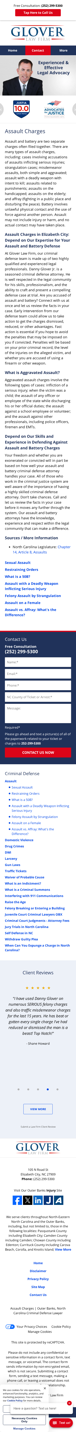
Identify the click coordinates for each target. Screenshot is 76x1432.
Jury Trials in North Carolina (27, 927)
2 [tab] (28, 1089)
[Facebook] (17, 1200)
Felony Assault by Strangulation (33, 595)
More (63, 50)
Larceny (11, 858)
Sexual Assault (18, 562)
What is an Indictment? (23, 883)
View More (38, 1109)
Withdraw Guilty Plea (21, 939)
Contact (38, 50)
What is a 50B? (17, 576)
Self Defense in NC (19, 933)
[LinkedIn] (38, 1200)
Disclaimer (38, 1271)
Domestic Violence (19, 840)
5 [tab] (57, 1089)
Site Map (38, 1287)
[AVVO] (58, 1200)
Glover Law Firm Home (38, 33)
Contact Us (16, 639)
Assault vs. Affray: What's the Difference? (33, 831)
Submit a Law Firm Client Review (38, 1126)
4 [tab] (48, 1089)
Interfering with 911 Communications (34, 896)
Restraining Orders (21, 569)
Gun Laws (12, 865)
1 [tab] (18, 1089)
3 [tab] (38, 1089)
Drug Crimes (14, 846)
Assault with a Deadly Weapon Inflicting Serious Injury (40, 808)
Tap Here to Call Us (38, 12)
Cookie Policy (61, 1326)
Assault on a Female (23, 602)
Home (12, 50)
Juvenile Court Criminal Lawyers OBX (33, 914)
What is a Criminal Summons (27, 889)
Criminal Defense (22, 773)
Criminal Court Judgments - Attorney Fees (37, 920)
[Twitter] (27, 1200)
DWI (8, 852)
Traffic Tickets (16, 871)
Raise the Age (15, 902)
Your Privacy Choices (32, 1326)
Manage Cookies (40, 1331)
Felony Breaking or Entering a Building (35, 908)
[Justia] (48, 1200)
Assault (11, 781)
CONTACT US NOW (38, 752)
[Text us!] (61, 1424)
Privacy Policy (38, 1279)
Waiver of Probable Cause (24, 877)
